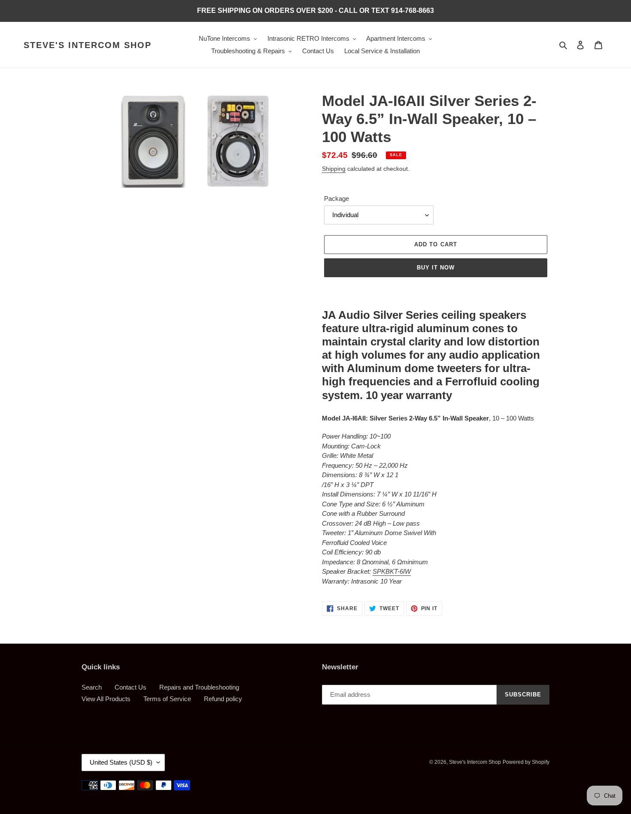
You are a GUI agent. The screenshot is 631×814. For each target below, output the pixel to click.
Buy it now (436, 267)
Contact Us (130, 687)
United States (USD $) (121, 762)
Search (92, 687)
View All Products (106, 698)
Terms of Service (167, 698)
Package (336, 198)
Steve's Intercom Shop (88, 45)
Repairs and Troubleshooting (199, 687)
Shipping (334, 168)
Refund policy (223, 698)
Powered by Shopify (526, 762)
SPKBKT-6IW (392, 571)
